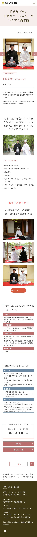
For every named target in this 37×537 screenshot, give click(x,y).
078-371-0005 (18, 433)
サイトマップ (7, 495)
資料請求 (18, 444)
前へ (2, 54)
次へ (34, 54)
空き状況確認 (18, 450)
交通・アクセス (8, 492)
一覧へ (18, 464)
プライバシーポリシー (21, 495)
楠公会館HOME (8, 474)
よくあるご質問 (20, 492)
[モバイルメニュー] (34, 3)
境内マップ (14, 290)
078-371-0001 (11, 508)
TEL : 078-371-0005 (9, 514)
